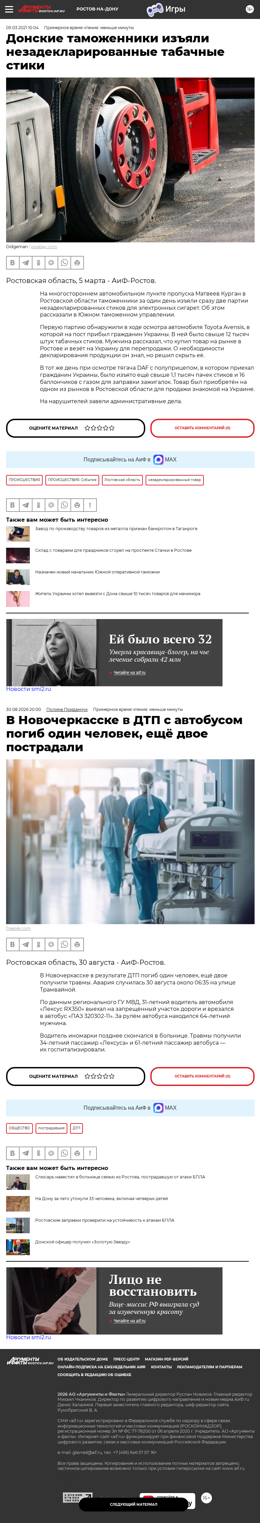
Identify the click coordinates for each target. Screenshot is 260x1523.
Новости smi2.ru (28, 689)
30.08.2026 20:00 (23, 709)
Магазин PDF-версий (166, 1359)
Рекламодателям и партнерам (209, 1367)
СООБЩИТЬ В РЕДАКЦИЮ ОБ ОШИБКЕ (94, 1375)
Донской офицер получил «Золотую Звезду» (82, 1241)
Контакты (161, 1367)
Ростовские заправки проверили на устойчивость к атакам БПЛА (104, 1220)
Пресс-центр (126, 1359)
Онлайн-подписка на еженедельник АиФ (102, 1367)
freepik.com (18, 928)
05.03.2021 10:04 (22, 27)
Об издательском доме (83, 1359)
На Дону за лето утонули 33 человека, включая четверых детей (101, 1198)
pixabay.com (44, 246)
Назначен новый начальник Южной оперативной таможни (97, 571)
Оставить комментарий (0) (203, 428)
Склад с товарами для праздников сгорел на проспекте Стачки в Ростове (113, 550)
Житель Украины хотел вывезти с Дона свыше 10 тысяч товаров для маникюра (117, 593)
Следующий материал (133, 1504)
